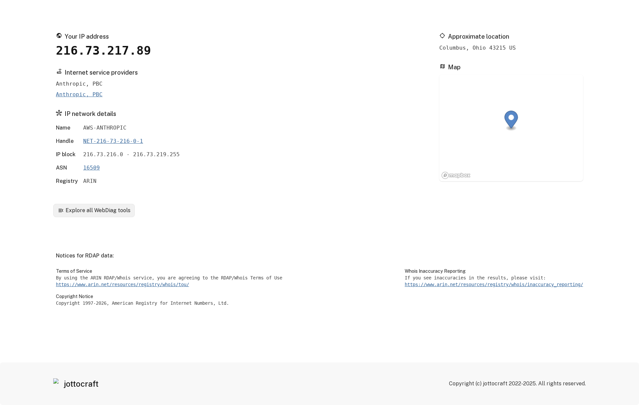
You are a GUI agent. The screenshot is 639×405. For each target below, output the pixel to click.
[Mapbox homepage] (456, 175)
